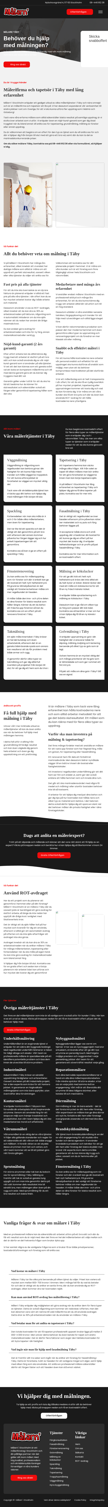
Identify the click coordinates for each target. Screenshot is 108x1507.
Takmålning (56, 1468)
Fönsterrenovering (59, 1448)
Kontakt (79, 1456)
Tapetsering (56, 1472)
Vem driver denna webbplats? (57, 1500)
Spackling (55, 1464)
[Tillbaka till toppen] (100, 1500)
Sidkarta (79, 1452)
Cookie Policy (80, 1500)
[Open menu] (100, 12)
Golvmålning (56, 1452)
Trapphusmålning (59, 1476)
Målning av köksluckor (55, 1458)
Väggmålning (56, 1480)
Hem (77, 1444)
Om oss (79, 1448)
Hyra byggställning (59, 1485)
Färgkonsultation (58, 1440)
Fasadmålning (57, 1444)
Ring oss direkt (18, 64)
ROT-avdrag (81, 1461)
